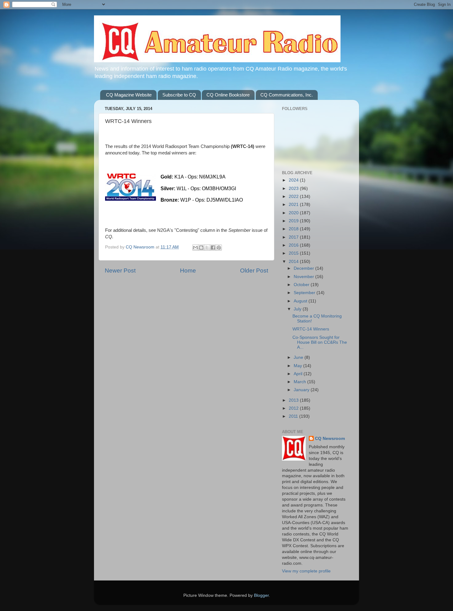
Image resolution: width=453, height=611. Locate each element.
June (299, 357)
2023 (294, 188)
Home (188, 270)
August (301, 301)
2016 (294, 245)
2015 (294, 253)
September (305, 292)
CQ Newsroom (330, 438)
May (298, 365)
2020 (294, 213)
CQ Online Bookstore (228, 94)
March (300, 381)
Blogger (261, 595)
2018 (294, 229)
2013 (294, 400)
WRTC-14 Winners (310, 329)
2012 (294, 408)
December (304, 268)
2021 (294, 204)
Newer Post (120, 270)
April (299, 373)
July (298, 309)
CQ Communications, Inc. (286, 94)
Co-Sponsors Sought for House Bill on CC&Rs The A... (319, 342)
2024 (294, 180)
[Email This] (195, 247)
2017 (294, 237)
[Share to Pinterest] (219, 247)
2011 (294, 416)
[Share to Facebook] (213, 247)
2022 (294, 196)
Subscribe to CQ (179, 94)
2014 (294, 261)
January (302, 390)
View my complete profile (306, 571)
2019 (294, 221)
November (304, 276)
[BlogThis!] (201, 247)
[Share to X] (207, 247)
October (302, 284)
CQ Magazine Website (129, 94)
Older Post (254, 270)
